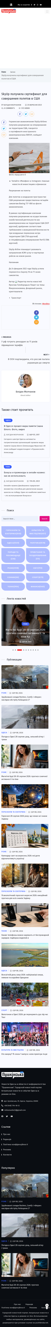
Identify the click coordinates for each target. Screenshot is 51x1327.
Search (44, 519)
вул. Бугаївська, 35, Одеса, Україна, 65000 (20, 1101)
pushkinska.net (41, 1323)
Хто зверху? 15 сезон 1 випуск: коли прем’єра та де (24, 1054)
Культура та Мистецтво (38, 532)
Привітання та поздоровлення (37, 555)
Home (3, 72)
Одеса (13, 543)
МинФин (46, 304)
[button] (13, 650)
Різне (13, 568)
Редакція (7, 1139)
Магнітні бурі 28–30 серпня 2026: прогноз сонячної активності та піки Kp (26, 633)
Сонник (13, 577)
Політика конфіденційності (15, 1144)
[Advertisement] (25, 40)
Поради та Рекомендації (13, 555)
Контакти (7, 1155)
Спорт (37, 577)
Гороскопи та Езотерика (13, 532)
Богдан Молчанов (15, 435)
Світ (37, 568)
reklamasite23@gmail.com (15, 1110)
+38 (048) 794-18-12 (12, 1106)
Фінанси (38, 587)
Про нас (6, 1134)
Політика (37, 543)
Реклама (7, 1149)
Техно (13, 587)
